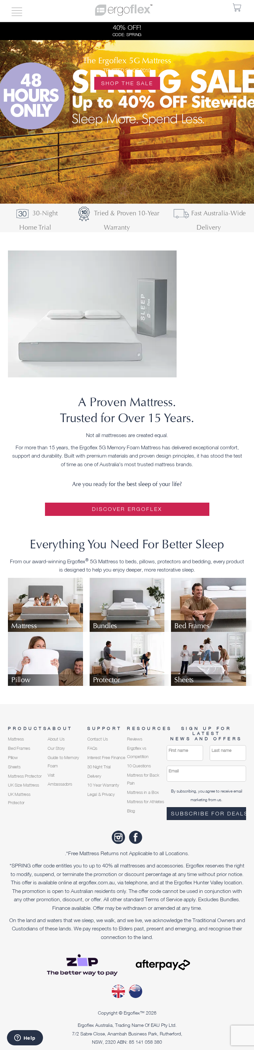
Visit (51, 775)
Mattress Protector (24, 776)
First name (178, 750)
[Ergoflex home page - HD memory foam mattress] (123, 9)
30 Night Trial (98, 766)
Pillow (13, 757)
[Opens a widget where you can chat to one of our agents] (25, 1038)
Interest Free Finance (106, 757)
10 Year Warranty (103, 785)
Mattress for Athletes (145, 801)
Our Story (56, 748)
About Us (56, 739)
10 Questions (139, 765)
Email (174, 770)
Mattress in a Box (143, 792)
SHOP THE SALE (127, 83)
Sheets (14, 766)
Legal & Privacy (101, 794)
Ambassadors (60, 784)
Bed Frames (19, 748)
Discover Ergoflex (127, 509)
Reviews (134, 739)
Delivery (94, 776)
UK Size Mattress (23, 785)
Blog (131, 810)
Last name (222, 750)
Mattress (15, 739)
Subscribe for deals (208, 813)
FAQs (92, 748)
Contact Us (97, 739)
